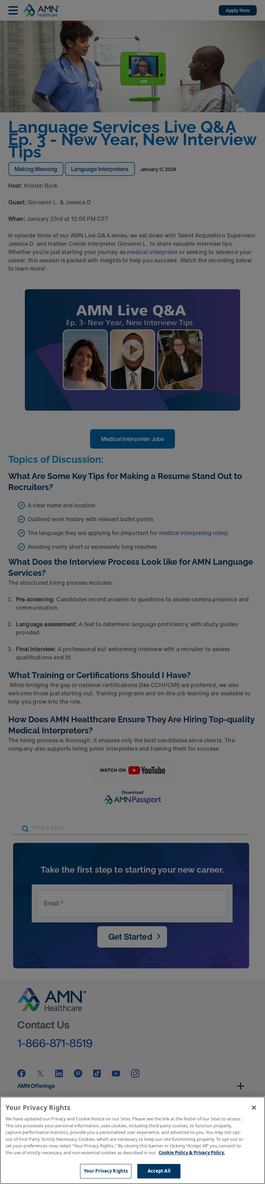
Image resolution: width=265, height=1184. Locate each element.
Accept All (159, 1171)
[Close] (254, 1107)
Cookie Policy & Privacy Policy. (192, 1152)
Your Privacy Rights (106, 1171)
